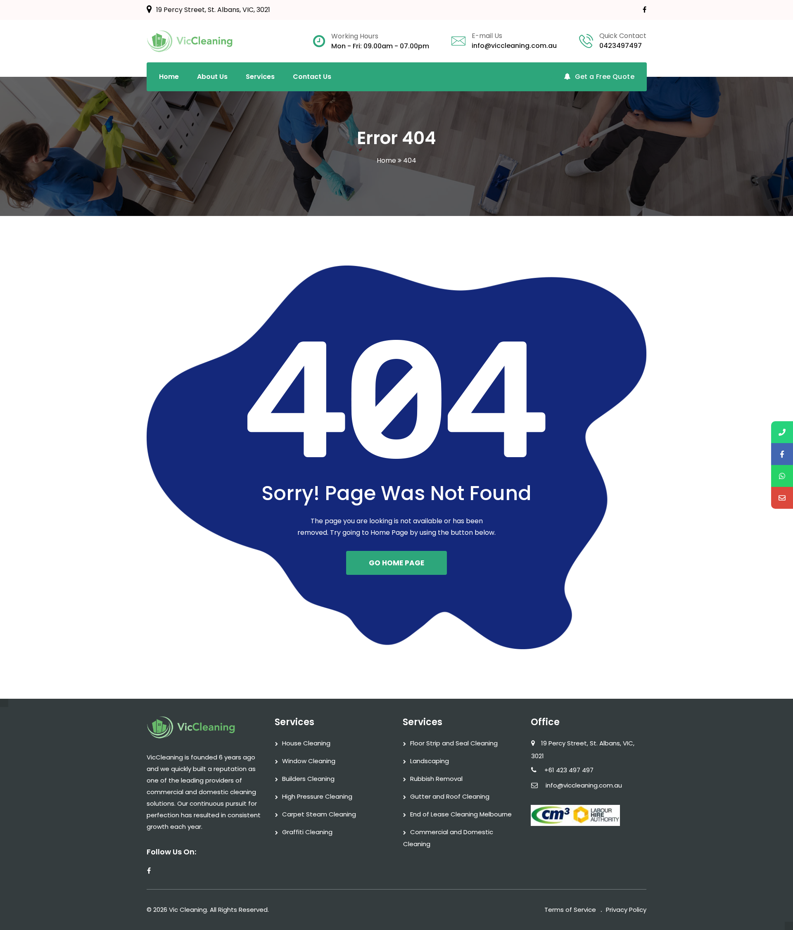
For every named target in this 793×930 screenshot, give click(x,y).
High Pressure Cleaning (317, 796)
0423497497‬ (620, 45)
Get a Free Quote (604, 76)
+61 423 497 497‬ (569, 770)
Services (260, 76)
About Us (212, 76)
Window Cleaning (308, 761)
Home (169, 76)
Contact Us (312, 76)
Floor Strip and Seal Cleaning (454, 743)
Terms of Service (570, 909)
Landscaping (429, 761)
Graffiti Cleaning (307, 832)
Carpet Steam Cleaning (319, 814)
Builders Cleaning (308, 778)
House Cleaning (306, 743)
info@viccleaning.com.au (514, 45)
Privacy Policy (626, 909)
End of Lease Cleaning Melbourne (461, 814)
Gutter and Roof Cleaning (449, 796)
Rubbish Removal (436, 778)
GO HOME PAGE (396, 563)
